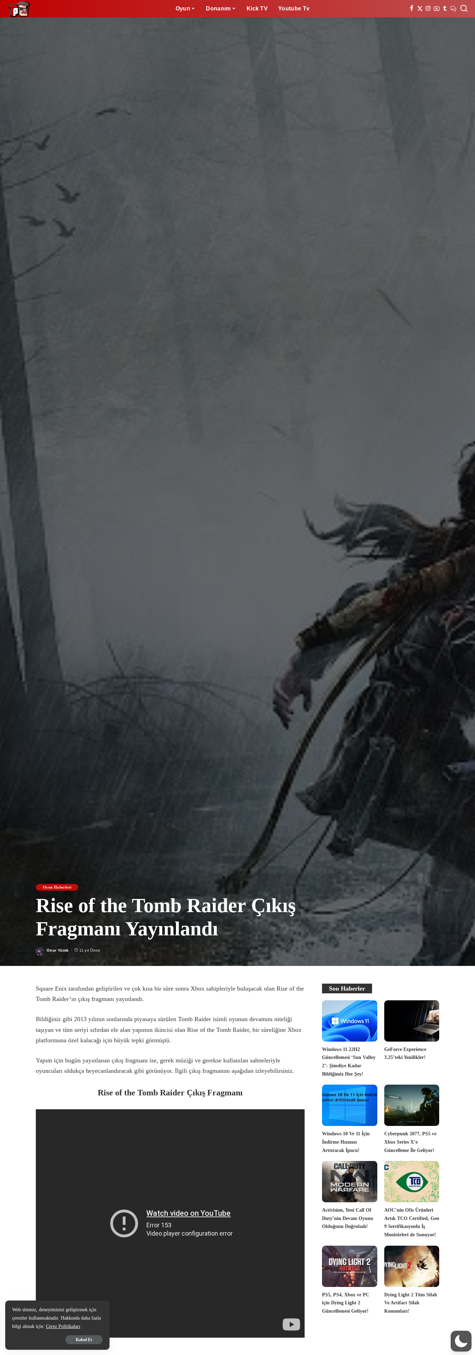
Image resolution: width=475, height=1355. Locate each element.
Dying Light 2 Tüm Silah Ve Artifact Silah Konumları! (410, 1303)
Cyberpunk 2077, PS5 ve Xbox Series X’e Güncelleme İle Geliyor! (410, 1142)
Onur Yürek (58, 950)
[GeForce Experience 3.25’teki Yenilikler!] (411, 1021)
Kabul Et (84, 1339)
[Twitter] (420, 8)
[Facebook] (411, 8)
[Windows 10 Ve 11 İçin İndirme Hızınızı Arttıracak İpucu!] (349, 1105)
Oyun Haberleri (57, 887)
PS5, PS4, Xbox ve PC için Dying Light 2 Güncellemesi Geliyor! (345, 1303)
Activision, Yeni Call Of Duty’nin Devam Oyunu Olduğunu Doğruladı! (347, 1218)
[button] (461, 1341)
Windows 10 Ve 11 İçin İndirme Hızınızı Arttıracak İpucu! (346, 1142)
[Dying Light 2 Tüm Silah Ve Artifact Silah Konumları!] (411, 1266)
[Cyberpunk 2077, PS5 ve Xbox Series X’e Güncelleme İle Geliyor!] (411, 1105)
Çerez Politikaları (63, 1326)
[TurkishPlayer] (19, 8)
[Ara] (464, 8)
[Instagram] (428, 8)
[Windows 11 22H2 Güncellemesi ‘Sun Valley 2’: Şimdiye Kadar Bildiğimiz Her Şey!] (349, 1021)
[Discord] (453, 8)
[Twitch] (445, 8)
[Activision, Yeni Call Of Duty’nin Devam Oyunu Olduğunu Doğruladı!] (349, 1181)
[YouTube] (437, 8)
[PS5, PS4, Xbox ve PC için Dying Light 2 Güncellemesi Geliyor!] (349, 1266)
